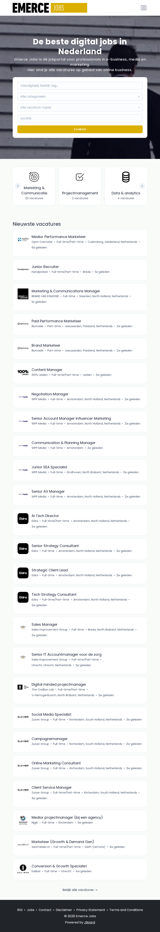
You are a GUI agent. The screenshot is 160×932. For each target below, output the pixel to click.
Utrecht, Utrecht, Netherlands (51, 665)
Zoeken (80, 129)
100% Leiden (40, 375)
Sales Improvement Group (50, 630)
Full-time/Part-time (70, 242)
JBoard (89, 922)
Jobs (30, 910)
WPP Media (39, 399)
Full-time (69, 296)
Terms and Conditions (126, 910)
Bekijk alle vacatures (78, 890)
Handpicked (40, 272)
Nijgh (35, 823)
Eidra (35, 521)
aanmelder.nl (41, 847)
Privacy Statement (90, 910)
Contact (45, 910)
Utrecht (66, 871)
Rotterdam (66, 823)
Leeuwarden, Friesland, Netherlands (89, 326)
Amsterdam (75, 448)
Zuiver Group (40, 719)
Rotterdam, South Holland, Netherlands (95, 719)
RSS (20, 910)
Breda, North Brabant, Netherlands (111, 630)
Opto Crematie (42, 242)
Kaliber (36, 871)
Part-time (54, 326)
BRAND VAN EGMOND (45, 296)
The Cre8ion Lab (43, 690)
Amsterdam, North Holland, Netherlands (94, 399)
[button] (142, 186)
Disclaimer (64, 910)
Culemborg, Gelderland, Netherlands (112, 242)
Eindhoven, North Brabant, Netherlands (93, 472)
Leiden (87, 375)
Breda (87, 272)
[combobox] (80, 96)
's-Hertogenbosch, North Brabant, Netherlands (63, 695)
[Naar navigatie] (143, 7)
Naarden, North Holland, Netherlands (103, 296)
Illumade (37, 326)
